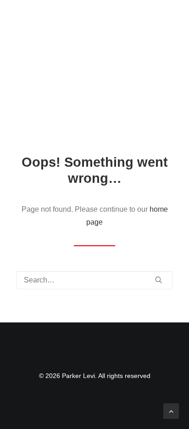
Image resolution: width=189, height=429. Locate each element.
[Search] (94, 280)
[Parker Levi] (78, 17)
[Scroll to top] (171, 410)
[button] (168, 17)
